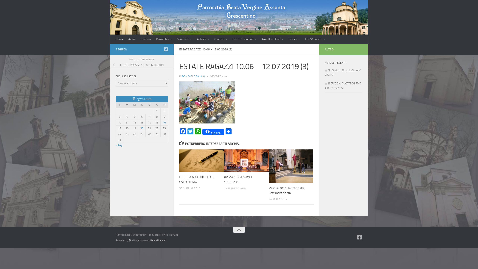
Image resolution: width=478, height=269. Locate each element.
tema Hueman (158, 240)
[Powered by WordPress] (130, 240)
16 (164, 122)
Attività (201, 39)
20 (141, 128)
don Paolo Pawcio (193, 76)
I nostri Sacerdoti (242, 39)
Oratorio (219, 39)
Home (119, 39)
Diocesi (292, 39)
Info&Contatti (313, 39)
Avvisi (132, 39)
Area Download (270, 39)
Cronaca (146, 39)
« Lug (119, 145)
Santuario (183, 39)
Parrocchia (162, 39)
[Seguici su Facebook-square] (166, 49)
